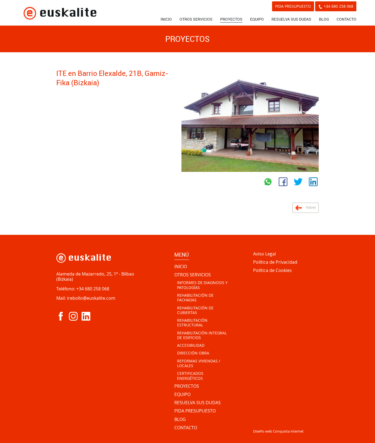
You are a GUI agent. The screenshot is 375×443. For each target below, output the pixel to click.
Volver (310, 207)
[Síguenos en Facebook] (60, 316)
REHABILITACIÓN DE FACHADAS (195, 297)
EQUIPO (257, 19)
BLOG (324, 19)
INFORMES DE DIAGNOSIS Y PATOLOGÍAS (202, 285)
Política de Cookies (272, 270)
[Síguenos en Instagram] (73, 316)
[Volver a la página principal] (60, 13)
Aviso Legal (264, 254)
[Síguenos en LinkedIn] (86, 316)
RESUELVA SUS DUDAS (291, 19)
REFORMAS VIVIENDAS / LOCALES (198, 363)
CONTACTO (346, 19)
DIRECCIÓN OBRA (193, 353)
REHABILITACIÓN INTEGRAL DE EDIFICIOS (202, 335)
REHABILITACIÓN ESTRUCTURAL (192, 323)
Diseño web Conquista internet (278, 431)
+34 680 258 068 (338, 6)
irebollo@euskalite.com (91, 298)
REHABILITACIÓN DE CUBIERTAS (195, 310)
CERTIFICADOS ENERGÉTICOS (190, 376)
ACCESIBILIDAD (191, 345)
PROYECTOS (231, 19)
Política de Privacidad (275, 262)
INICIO (166, 19)
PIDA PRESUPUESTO (293, 6)
